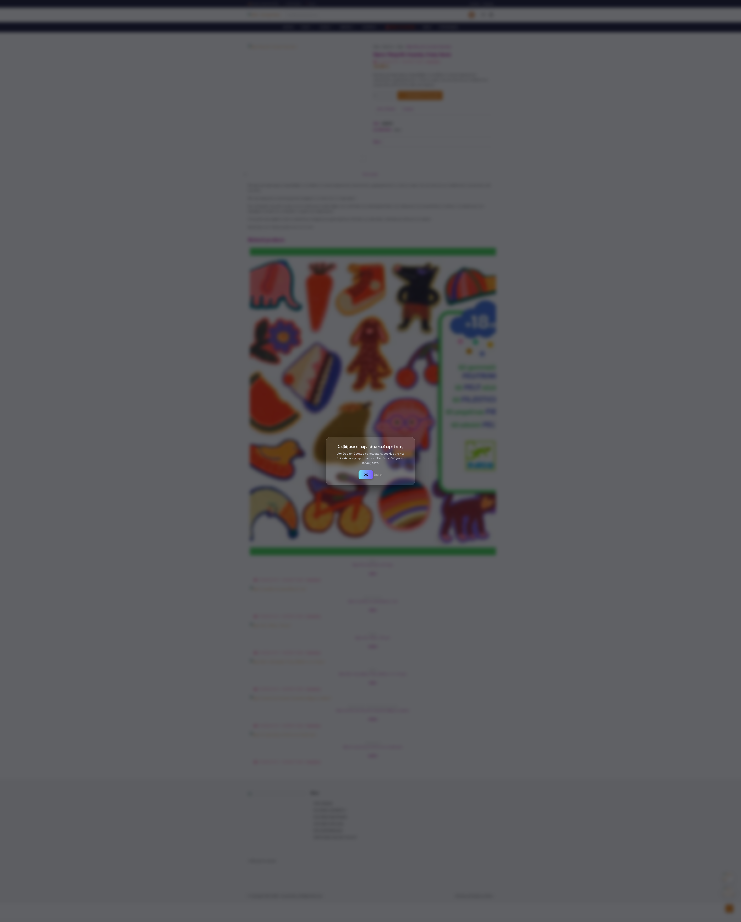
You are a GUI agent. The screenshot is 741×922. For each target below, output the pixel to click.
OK (366, 474)
